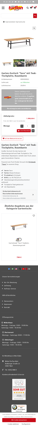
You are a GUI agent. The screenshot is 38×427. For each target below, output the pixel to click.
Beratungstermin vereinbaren (19, 108)
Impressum (8, 304)
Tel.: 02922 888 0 (11, 370)
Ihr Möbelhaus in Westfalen (11, 356)
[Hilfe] (25, 2)
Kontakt (7, 307)
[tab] (19, 195)
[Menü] (25, 406)
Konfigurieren (26, 424)
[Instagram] (9, 2)
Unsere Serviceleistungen (11, 277)
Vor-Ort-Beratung (10, 282)
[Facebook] (4, 2)
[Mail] (21, 2)
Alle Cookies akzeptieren (19, 420)
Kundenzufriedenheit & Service (13, 374)
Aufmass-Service (10, 289)
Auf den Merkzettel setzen (13, 138)
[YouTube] (15, 2)
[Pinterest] (18, 2)
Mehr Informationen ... (27, 416)
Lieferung (7, 285)
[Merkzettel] (33, 216)
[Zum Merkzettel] (31, 8)
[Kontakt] (30, 2)
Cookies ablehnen (13, 424)
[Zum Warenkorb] (35, 8)
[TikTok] (12, 2)
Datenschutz (8, 301)
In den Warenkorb (25, 130)
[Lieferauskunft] (33, 2)
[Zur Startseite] (4, 22)
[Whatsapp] (6, 2)
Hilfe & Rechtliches (8, 295)
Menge (7, 126)
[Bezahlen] (28, 2)
